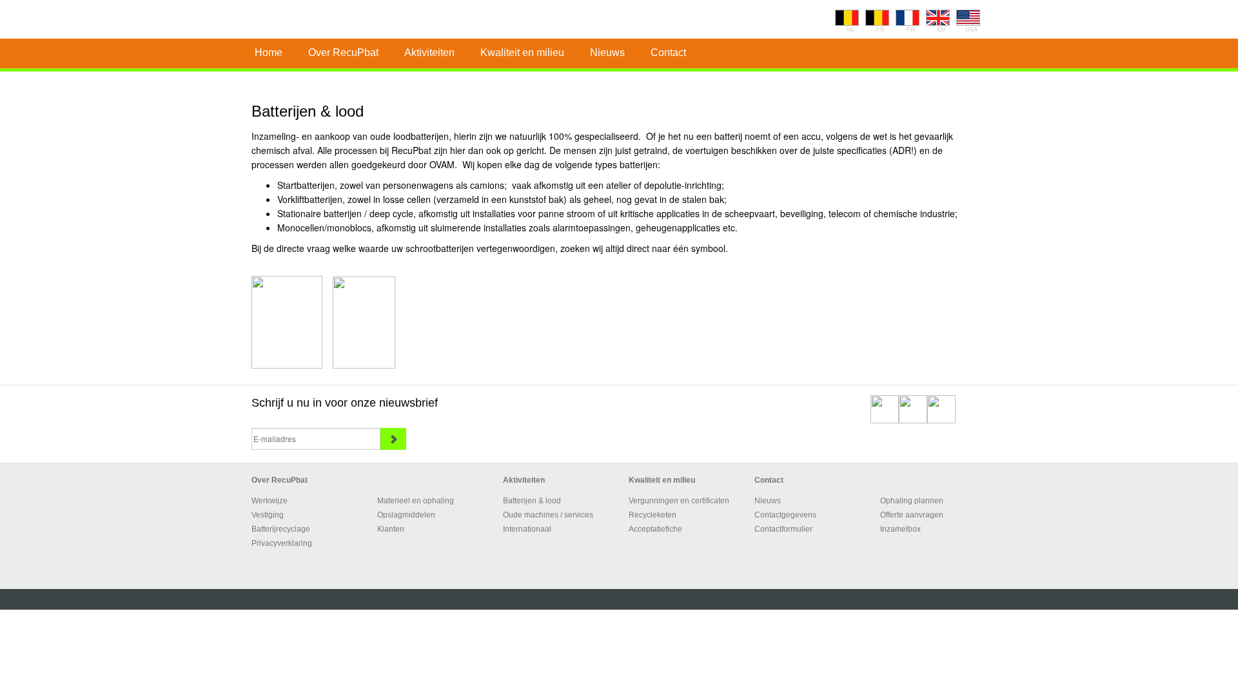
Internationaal (527, 529)
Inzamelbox (900, 529)
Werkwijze (269, 500)
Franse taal (877, 18)
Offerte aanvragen (911, 514)
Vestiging (267, 514)
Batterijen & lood (532, 500)
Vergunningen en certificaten (679, 500)
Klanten (390, 529)
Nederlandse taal (847, 18)
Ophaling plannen (911, 500)
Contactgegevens (785, 514)
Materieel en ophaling (415, 500)
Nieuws (767, 500)
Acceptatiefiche (655, 529)
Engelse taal (938, 18)
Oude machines (530, 514)
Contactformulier (783, 529)
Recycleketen (652, 514)
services (578, 514)
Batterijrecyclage (280, 529)
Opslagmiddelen (406, 514)
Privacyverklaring (281, 543)
